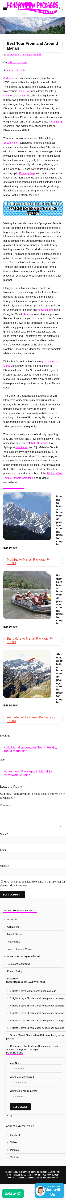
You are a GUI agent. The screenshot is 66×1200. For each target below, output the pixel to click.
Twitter (13, 1142)
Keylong (28, 314)
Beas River (24, 91)
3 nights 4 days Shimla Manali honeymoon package (37, 998)
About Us (12, 919)
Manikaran (22, 447)
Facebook (15, 1135)
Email (4, 849)
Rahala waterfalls (23, 478)
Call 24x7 (13, 1193)
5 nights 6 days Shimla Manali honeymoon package (37, 1013)
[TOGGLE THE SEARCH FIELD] (61, 8)
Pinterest (14, 1150)
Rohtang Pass (27, 173)
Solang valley (11, 142)
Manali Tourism (15, 69)
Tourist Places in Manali (19, 949)
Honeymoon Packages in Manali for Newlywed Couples (28, 773)
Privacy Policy (14, 971)
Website (4, 865)
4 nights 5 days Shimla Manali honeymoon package (37, 1005)
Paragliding (55, 121)
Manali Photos (14, 934)
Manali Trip (12, 78)
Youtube (14, 1157)
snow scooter (45, 310)
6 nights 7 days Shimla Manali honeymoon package (37, 1020)
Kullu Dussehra (39, 443)
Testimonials (13, 941)
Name (4, 834)
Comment (6, 805)
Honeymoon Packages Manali (24, 54)
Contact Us (13, 926)
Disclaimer (12, 978)
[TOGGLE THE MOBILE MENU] (5, 8)
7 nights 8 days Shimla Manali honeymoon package (37, 1027)
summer (7, 95)
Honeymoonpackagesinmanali (37, 1172)
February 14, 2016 (17, 62)
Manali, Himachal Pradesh (34, 1177)
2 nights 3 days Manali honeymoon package (33, 991)
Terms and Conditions (18, 963)
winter (21, 95)
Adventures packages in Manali (23, 956)
